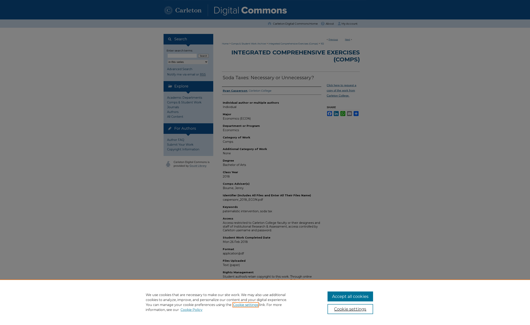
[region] (265, 302)
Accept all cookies (350, 296)
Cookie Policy (191, 310)
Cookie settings (245, 305)
